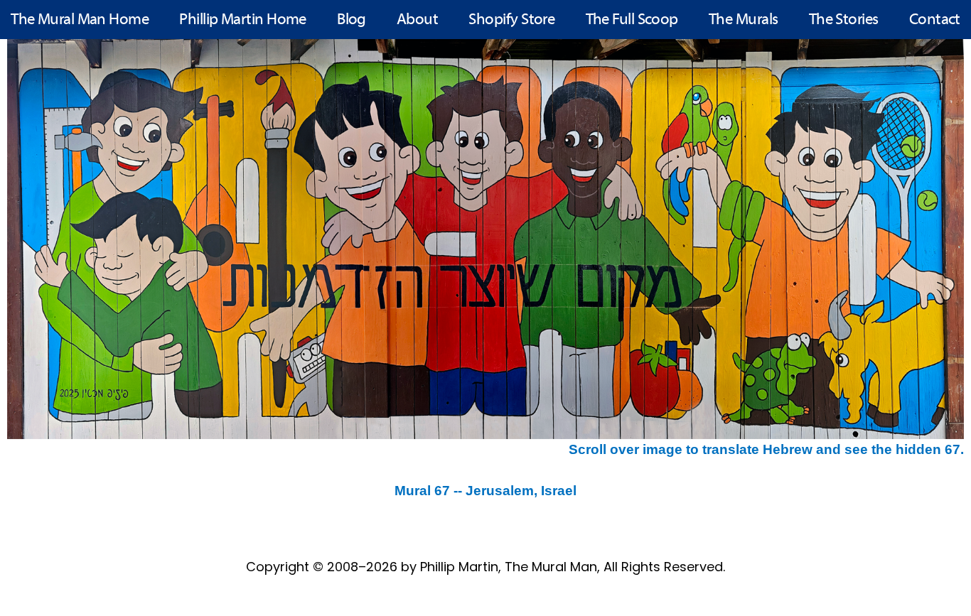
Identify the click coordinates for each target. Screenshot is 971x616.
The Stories (844, 20)
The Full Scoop (632, 20)
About (417, 20)
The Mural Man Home (80, 20)
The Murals (743, 20)
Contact (934, 20)
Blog (351, 20)
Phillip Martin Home (242, 20)
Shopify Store (511, 20)
